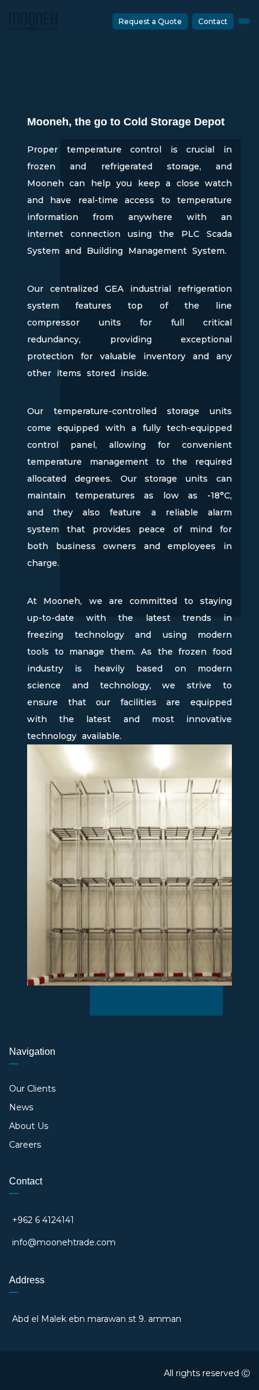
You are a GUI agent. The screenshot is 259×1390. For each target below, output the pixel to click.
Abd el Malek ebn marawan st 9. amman (96, 1318)
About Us (28, 1126)
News (21, 1107)
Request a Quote (150, 21)
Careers (25, 1144)
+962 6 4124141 (43, 1220)
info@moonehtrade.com (64, 1242)
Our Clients (32, 1088)
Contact (213, 21)
